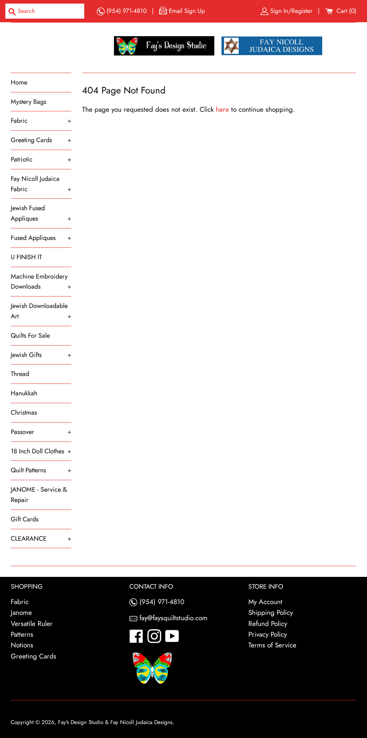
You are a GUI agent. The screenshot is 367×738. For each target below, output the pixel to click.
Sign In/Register (291, 10)
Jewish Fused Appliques (41, 213)
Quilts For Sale (30, 335)
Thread (20, 373)
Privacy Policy (267, 634)
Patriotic (41, 159)
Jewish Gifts (41, 355)
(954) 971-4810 (126, 10)
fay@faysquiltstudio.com (172, 618)
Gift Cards (24, 519)
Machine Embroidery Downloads (41, 281)
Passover (41, 431)
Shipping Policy (270, 612)
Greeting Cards (41, 140)
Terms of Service (272, 645)
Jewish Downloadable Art (41, 311)
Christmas (24, 412)
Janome (21, 612)
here (222, 109)
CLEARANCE (41, 538)
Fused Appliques (41, 237)
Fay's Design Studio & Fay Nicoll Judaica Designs (115, 722)
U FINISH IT (26, 257)
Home (19, 82)
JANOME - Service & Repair (39, 495)
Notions (22, 645)
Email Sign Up (186, 10)
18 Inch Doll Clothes (41, 451)
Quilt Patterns (41, 470)
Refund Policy (267, 623)
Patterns (22, 634)
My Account (265, 602)
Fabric (41, 120)
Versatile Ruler (32, 623)
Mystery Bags (28, 101)
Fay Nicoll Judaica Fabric (41, 184)
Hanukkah (24, 393)
